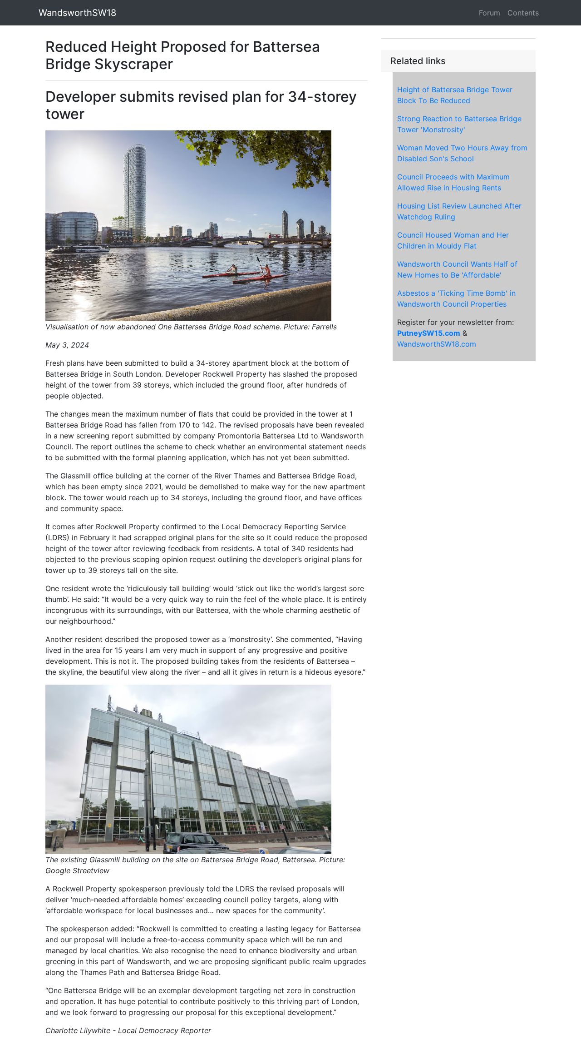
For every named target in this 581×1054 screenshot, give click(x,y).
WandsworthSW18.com (436, 343)
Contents (523, 12)
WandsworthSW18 (77, 12)
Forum (489, 12)
